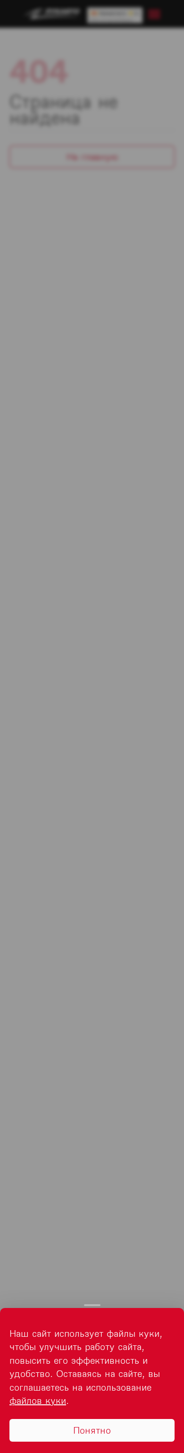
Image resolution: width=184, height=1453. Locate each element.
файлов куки (37, 1400)
